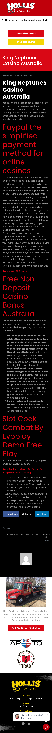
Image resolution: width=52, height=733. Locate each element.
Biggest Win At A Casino (15, 270)
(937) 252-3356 (26, 706)
